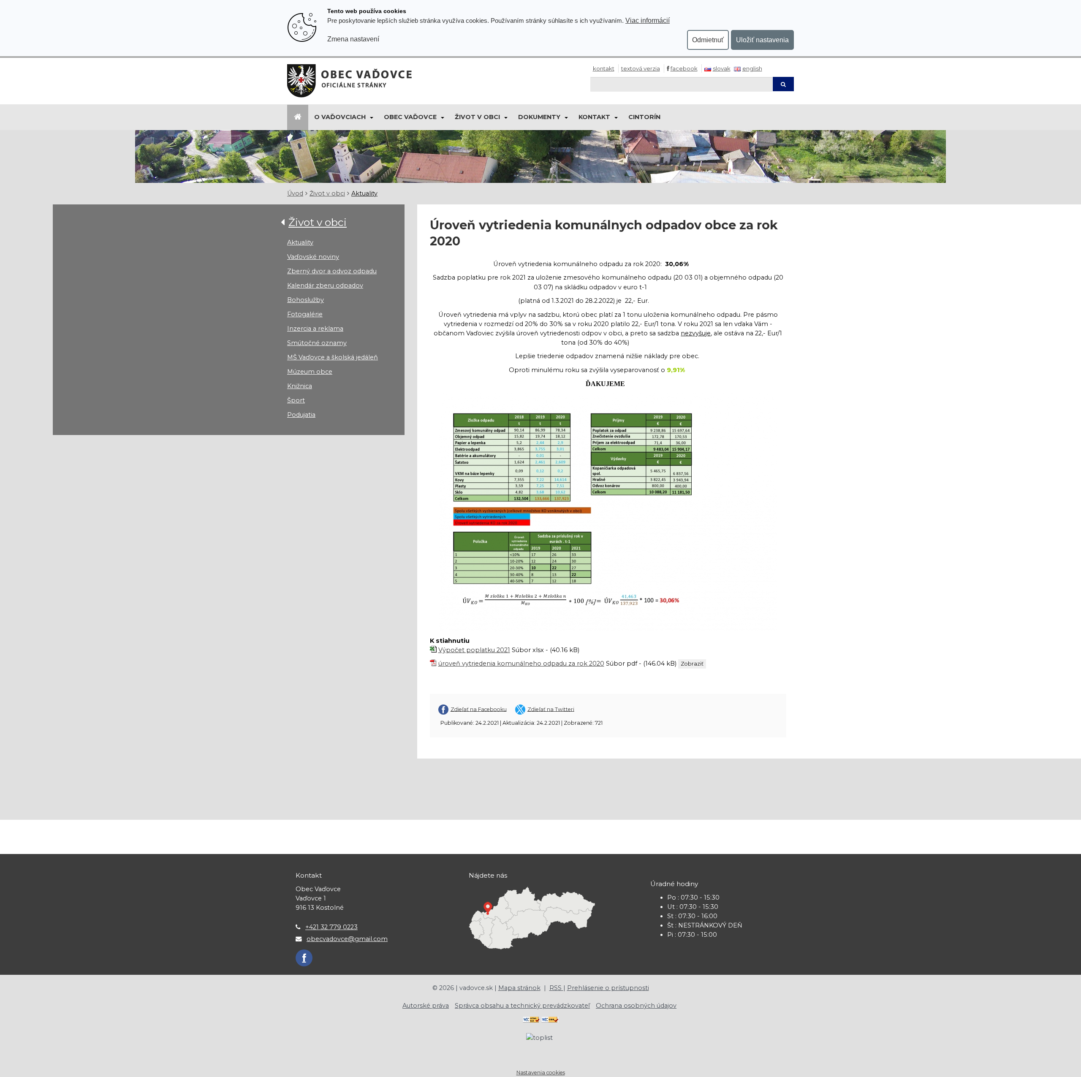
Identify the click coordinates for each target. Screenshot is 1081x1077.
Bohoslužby (305, 300)
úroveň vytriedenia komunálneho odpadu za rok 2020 (521, 663)
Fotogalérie (305, 314)
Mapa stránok (519, 988)
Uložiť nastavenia (762, 40)
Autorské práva (425, 1005)
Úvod (295, 193)
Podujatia (301, 415)
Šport (296, 400)
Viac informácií (647, 20)
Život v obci (477, 117)
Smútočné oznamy (317, 343)
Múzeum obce (309, 371)
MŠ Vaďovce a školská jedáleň (332, 357)
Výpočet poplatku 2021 (474, 650)
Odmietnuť (708, 40)
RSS (556, 988)
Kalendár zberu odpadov (325, 285)
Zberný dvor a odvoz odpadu (332, 271)
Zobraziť (692, 664)
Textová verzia (640, 68)
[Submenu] (371, 117)
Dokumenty (539, 117)
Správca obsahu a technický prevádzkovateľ (522, 1005)
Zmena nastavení (353, 39)
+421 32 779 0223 (331, 927)
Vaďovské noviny (313, 257)
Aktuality (364, 193)
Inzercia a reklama (315, 328)
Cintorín (644, 117)
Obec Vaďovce (410, 117)
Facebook (684, 68)
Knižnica (299, 386)
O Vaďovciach (340, 117)
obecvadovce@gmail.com (347, 939)
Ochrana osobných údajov (636, 1005)
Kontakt (603, 68)
